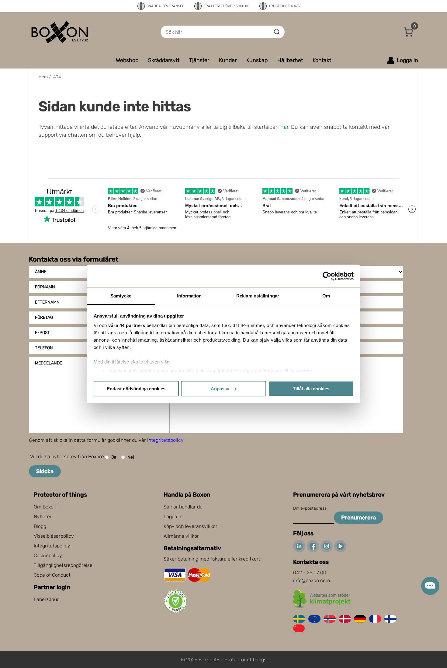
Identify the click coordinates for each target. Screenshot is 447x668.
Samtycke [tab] (120, 295)
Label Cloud (47, 599)
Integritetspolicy (52, 546)
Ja (113, 457)
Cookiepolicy (48, 555)
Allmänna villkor (181, 536)
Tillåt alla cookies (311, 388)
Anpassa (220, 388)
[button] (408, 32)
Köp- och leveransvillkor (190, 526)
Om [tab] (326, 295)
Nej (130, 457)
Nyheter (43, 516)
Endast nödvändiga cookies (136, 388)
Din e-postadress (310, 508)
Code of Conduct (52, 575)
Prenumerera (358, 517)
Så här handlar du (183, 507)
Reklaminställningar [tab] (257, 295)
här (284, 127)
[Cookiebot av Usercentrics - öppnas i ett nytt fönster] (327, 276)
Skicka (45, 471)
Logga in (173, 516)
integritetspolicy (165, 440)
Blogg (40, 526)
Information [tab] (189, 295)
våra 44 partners (126, 325)
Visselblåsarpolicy (54, 536)
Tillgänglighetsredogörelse (63, 565)
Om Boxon (45, 507)
